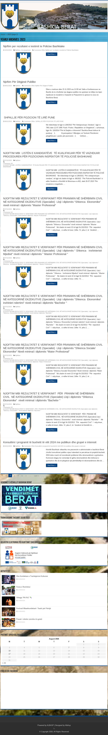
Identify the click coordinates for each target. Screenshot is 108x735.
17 (9, 654)
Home (3, 34)
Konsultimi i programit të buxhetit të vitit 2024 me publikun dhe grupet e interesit (49, 442)
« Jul (4, 663)
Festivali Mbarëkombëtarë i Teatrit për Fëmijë (33, 608)
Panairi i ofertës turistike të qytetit (29, 619)
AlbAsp (68, 725)
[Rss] (54, 728)
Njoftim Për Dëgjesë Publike (19, 81)
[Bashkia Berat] (54, 16)
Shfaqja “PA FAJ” (23, 598)
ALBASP (50, 725)
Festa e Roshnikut (23, 587)
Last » (36, 476)
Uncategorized (25, 50)
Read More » (52, 54)
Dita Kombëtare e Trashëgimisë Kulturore (32, 576)
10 (9, 651)
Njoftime (17, 50)
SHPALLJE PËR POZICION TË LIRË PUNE (29, 117)
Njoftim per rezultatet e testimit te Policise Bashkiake (34, 46)
